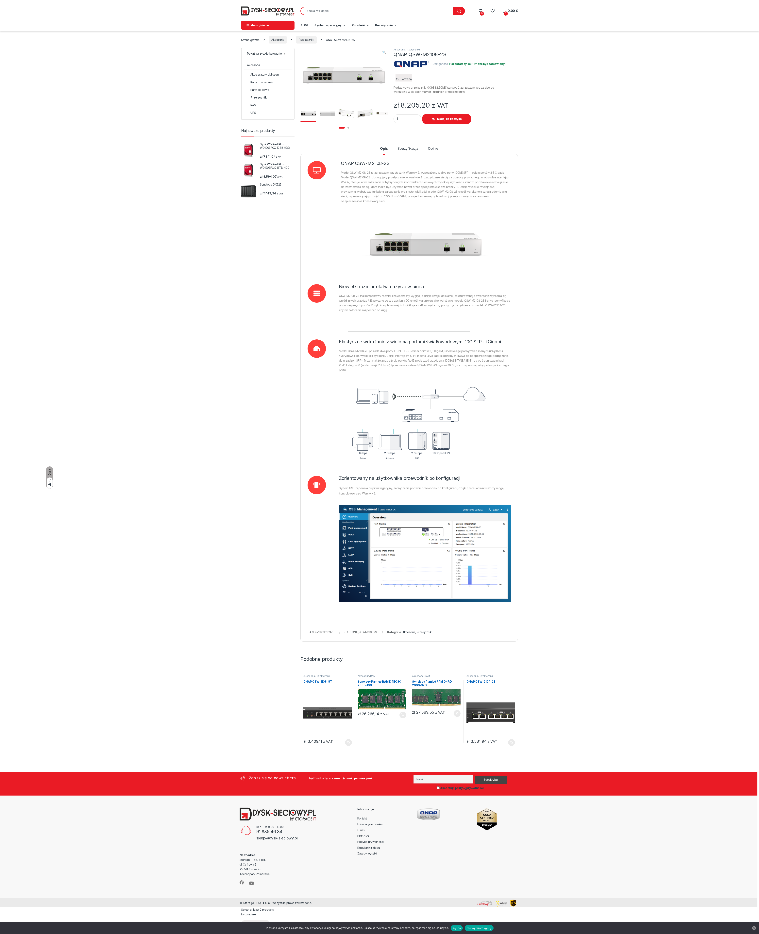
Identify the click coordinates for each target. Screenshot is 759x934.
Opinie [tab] (433, 149)
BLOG (304, 25)
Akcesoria (277, 39)
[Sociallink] (242, 882)
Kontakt (362, 818)
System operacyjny (328, 25)
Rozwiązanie (384, 25)
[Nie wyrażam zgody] (754, 928)
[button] (384, 52)
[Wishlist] (492, 11)
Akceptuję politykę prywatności (462, 788)
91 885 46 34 (269, 831)
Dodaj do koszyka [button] (346, 742)
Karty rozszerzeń (261, 82)
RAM (373, 675)
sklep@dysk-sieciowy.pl (277, 838)
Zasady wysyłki (367, 853)
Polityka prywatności (370, 841)
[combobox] (376, 11)
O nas (361, 830)
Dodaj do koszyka (449, 118)
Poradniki (358, 25)
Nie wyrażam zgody (479, 928)
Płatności (363, 836)
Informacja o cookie (370, 824)
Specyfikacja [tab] (407, 149)
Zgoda (457, 928)
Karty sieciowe (259, 89)
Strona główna (250, 39)
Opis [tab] (384, 149)
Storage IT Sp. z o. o (256, 903)
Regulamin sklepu (368, 847)
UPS (253, 112)
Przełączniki (306, 39)
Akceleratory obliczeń (264, 74)
